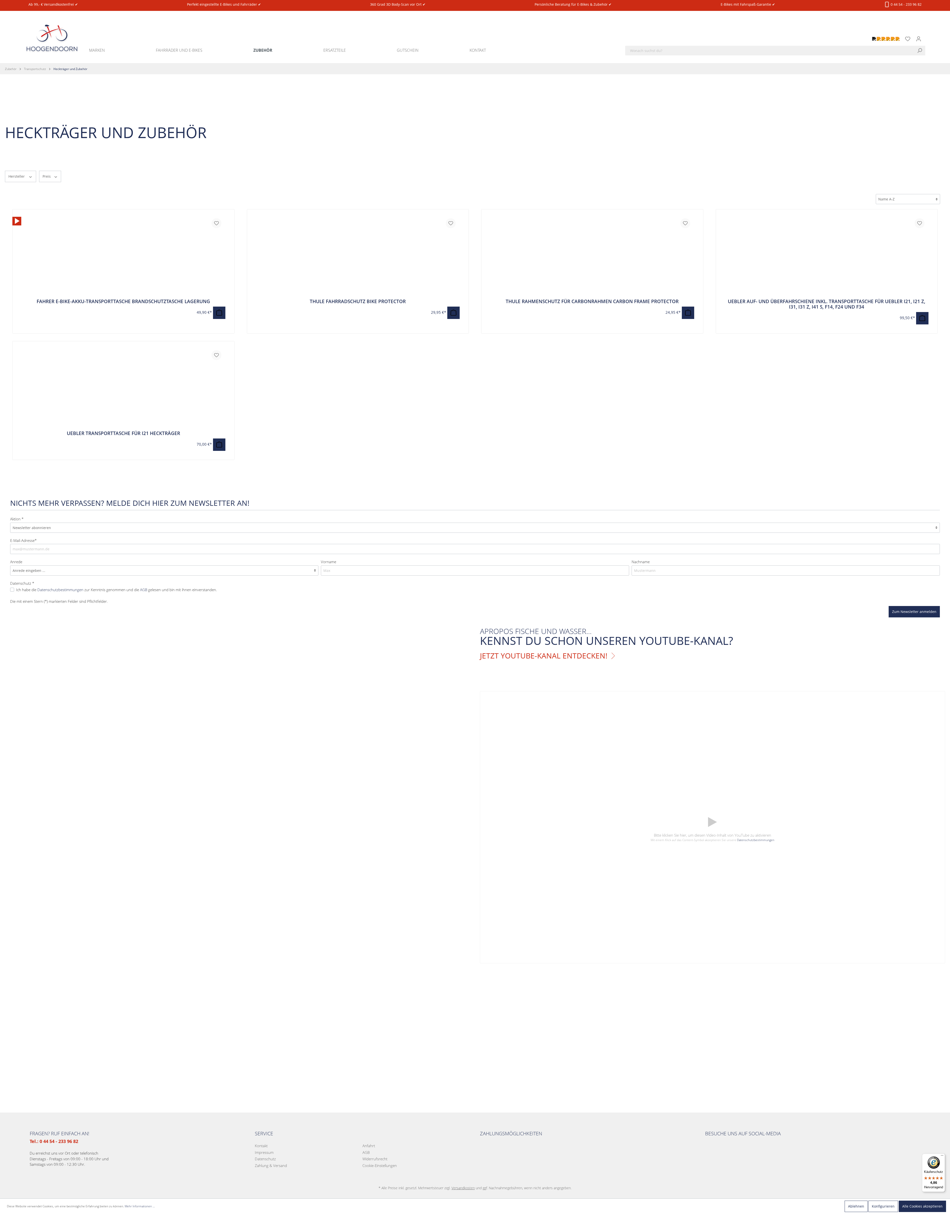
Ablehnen (856, 1206)
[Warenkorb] (927, 36)
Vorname (328, 561)
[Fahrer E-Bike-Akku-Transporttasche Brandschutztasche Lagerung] (16, 221)
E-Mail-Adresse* (23, 540)
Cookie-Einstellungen (379, 1165)
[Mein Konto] (919, 39)
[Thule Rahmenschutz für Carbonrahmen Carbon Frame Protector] (592, 256)
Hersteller (17, 176)
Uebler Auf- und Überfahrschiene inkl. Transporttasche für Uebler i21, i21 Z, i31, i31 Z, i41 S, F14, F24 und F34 (826, 304)
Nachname (641, 561)
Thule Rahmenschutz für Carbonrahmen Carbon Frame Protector (592, 301)
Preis (47, 176)
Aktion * (17, 518)
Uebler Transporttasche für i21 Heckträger (123, 433)
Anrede (16, 561)
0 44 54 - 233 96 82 (906, 4)
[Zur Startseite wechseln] (52, 32)
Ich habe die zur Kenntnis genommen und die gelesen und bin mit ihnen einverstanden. (116, 589)
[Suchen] (921, 50)
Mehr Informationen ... (140, 1206)
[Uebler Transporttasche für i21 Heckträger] (123, 388)
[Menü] (942, 1157)
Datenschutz (265, 1158)
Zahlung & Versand (271, 1165)
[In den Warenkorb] (219, 313)
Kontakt (261, 1145)
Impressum (264, 1152)
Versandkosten (463, 1188)
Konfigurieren (883, 1206)
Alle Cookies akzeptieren (922, 1206)
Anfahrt (368, 1145)
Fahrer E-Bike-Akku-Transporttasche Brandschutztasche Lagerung (123, 301)
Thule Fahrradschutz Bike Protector (358, 301)
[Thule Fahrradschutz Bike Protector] (358, 256)
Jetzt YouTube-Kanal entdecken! (543, 655)
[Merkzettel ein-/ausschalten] (216, 223)
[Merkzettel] (908, 39)
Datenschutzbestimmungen (60, 589)
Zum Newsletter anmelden (914, 611)
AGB (143, 589)
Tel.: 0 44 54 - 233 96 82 (54, 1141)
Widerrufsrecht (374, 1158)
